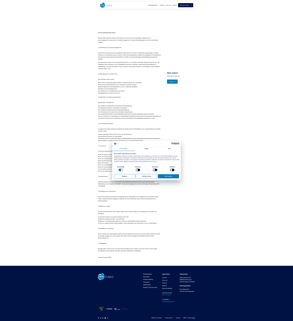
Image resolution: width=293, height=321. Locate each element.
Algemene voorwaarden (156, 317)
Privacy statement (169, 317)
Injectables (146, 276)
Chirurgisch (146, 282)
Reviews (164, 285)
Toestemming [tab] (123, 148)
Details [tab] (146, 148)
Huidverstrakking (148, 279)
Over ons (168, 5)
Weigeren (124, 176)
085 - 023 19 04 (166, 295)
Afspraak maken (184, 5)
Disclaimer (178, 317)
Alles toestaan (168, 176)
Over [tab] (169, 148)
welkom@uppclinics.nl (168, 301)
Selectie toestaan (146, 176)
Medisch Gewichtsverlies (150, 287)
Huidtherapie (147, 284)
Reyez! (193, 317)
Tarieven (162, 5)
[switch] (138, 170)
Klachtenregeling (167, 288)
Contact (174, 5)
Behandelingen (152, 5)
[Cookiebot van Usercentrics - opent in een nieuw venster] (172, 143)
